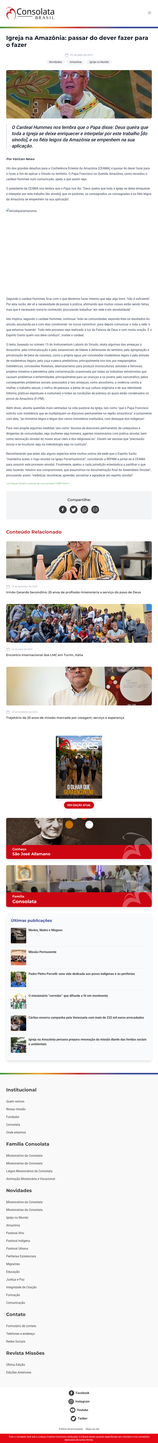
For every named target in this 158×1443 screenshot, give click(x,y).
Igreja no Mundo (99, 61)
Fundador (12, 1117)
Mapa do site (92, 1429)
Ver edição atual (79, 805)
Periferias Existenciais (21, 1256)
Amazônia (76, 61)
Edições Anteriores (18, 1372)
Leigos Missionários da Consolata (29, 1171)
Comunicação (15, 1303)
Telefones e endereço (20, 1334)
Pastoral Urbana (17, 1248)
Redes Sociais (15, 1341)
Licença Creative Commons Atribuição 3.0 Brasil (63, 1436)
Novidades (55, 61)
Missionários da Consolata (24, 1155)
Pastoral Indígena (18, 1241)
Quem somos (15, 1101)
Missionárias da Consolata (24, 1163)
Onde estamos (16, 1132)
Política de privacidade (71, 1429)
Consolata (13, 1124)
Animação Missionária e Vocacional (30, 1179)
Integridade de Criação (21, 1287)
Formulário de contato (21, 1326)
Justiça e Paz (15, 1279)
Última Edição (15, 1365)
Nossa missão (16, 1109)
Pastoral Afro (15, 1233)
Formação (13, 1295)
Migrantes (13, 1264)
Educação (13, 1272)
